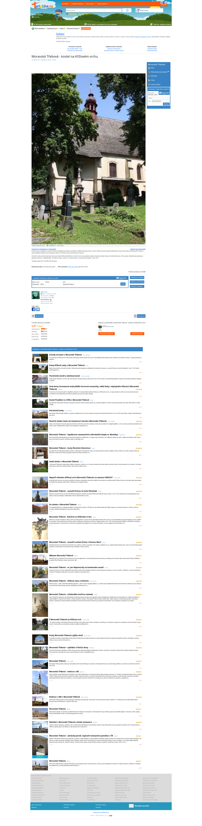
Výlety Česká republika (121, 778)
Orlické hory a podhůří (94, 795)
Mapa (152, 68)
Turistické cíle (71, 50)
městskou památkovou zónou (143, 36)
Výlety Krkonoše (120, 792)
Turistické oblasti (92, 778)
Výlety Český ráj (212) (121, 783)
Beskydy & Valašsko (93, 788)
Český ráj (89, 797)
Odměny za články (69, 805)
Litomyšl (109, 48)
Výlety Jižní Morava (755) (150, 790)
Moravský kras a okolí (93, 792)
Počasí (153, 80)
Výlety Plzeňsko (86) (148, 783)
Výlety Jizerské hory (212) (122, 788)
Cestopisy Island (36, 797)
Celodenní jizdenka (136, 286)
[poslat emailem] (38, 309)
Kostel (54, 60)
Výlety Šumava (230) (121, 785)
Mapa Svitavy (79, 50)
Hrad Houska (63, 797)
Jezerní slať (62, 780)
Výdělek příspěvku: (45, 295)
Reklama (34, 807)
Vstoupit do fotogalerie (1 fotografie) (44, 249)
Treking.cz (118, 800)
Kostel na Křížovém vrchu (38, 245)
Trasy (80, 48)
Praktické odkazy (101, 805)
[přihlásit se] (163, 2)
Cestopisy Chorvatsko (38, 795)
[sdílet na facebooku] (34, 309)
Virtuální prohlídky (148, 797)
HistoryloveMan (100, 330)
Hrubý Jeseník (91, 785)
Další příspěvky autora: (46, 297)
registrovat (164, 4)
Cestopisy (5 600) (37, 778)
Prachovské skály (64, 792)
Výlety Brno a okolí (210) (150, 780)
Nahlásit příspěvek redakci (47, 303)
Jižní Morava (90, 783)
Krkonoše (90, 790)
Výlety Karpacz (147, 792)
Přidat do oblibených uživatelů (49, 293)
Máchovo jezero (64, 778)
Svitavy (60, 33)
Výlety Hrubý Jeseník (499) (122, 790)
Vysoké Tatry (91, 800)
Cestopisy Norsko (37, 790)
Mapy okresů (73, 14)
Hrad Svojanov (116, 48)
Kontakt (98, 807)
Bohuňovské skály (152, 50)
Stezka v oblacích (64, 795)
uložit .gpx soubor (73, 266)
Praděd (61, 790)
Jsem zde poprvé (36, 805)
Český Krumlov (63, 800)
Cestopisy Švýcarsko (38, 792)
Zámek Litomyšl (119, 50)
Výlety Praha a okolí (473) (150, 778)
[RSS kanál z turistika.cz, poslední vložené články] (110, 815)
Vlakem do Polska (37, 800)
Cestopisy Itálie (36, 783)
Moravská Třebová (109, 50)
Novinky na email (142, 806)
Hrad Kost (62, 788)
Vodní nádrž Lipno (64, 783)
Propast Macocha (64, 785)
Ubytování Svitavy (152, 48)
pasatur (62, 245)
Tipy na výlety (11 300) (85, 14)
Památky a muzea (46, 60)
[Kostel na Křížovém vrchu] (89, 158)
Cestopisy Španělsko (38, 788)
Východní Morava (92, 780)
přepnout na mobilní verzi (101, 812)
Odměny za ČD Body (137, 282)
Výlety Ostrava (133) (148, 785)
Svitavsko (67, 41)
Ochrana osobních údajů (150, 800)
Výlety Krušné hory (120, 795)
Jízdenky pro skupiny (137, 277)
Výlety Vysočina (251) (149, 788)
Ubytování (154, 76)
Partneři (66, 807)
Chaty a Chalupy (155, 84)
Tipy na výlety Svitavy (72, 48)
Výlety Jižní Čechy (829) (121, 780)
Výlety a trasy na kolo (149, 795)
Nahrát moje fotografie (138, 249)
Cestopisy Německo (37, 785)
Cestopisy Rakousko (38, 780)
